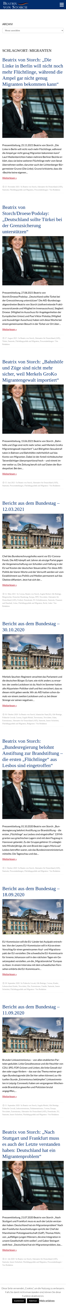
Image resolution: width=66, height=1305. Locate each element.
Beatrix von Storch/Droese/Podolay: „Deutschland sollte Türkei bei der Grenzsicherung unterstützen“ (32, 219)
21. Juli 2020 (9, 1259)
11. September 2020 (12, 1105)
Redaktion (56, 190)
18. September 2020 (12, 983)
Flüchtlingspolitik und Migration (21, 190)
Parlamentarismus (36, 1108)
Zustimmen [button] (19, 1301)
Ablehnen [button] (33, 1301)
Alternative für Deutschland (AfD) (49, 187)
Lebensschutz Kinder (10, 986)
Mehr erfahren (47, 1300)
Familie (44, 986)
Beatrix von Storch (30, 187)
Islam (54, 717)
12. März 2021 (10, 594)
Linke (50, 603)
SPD (37, 597)
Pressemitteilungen (41, 190)
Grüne (15, 603)
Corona (21, 594)
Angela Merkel (45, 594)
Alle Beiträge (56, 594)
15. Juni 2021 (10, 483)
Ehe (28, 986)
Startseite (5, 190)
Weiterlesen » (9, 177)
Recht (45, 603)
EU (58, 1111)
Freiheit (20, 600)
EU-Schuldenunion (40, 600)
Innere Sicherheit (52, 721)
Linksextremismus (22, 1108)
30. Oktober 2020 (11, 714)
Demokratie (28, 600)
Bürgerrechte (7, 597)
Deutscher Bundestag (20, 597)
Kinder (55, 983)
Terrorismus (38, 717)
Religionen (31, 724)
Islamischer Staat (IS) (43, 714)
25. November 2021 (12, 187)
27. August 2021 (11, 338)
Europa (31, 597)
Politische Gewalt (8, 717)
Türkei (4, 341)
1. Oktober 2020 (11, 868)
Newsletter (43, 597)
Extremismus (7, 721)
